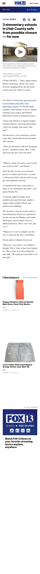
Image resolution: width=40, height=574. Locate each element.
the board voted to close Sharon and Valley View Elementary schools (19, 103)
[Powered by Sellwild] (34, 407)
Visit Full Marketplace (30, 277)
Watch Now (33, 3)
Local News (9, 19)
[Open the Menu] (4, 3)
